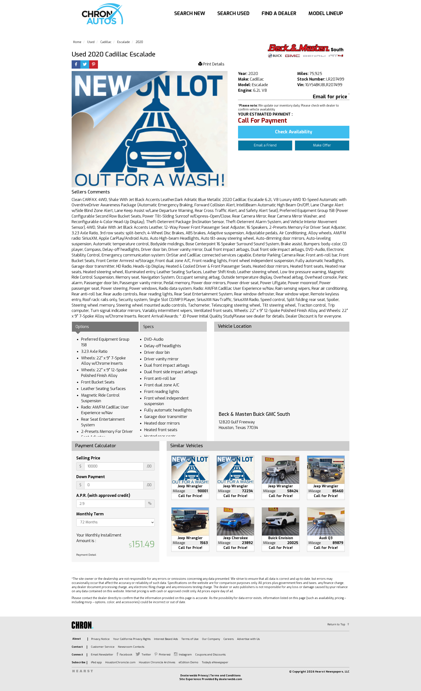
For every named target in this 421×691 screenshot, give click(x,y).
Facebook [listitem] (126, 654)
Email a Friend (265, 145)
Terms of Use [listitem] (190, 639)
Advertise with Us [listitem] (248, 639)
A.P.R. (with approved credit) (103, 495)
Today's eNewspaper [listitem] (215, 662)
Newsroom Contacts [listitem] (131, 647)
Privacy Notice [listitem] (100, 639)
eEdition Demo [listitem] (188, 662)
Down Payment (90, 476)
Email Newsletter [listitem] (102, 654)
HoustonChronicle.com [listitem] (120, 662)
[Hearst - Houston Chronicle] (305, 51)
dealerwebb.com (230, 679)
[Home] (104, 14)
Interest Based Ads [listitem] (166, 639)
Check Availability (293, 132)
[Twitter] (84, 64)
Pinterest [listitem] (165, 654)
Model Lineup (325, 13)
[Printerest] (93, 64)
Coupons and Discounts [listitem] (210, 654)
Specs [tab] (148, 326)
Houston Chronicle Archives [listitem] (157, 662)
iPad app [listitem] (96, 662)
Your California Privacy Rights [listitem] (132, 639)
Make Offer (322, 145)
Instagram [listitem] (185, 654)
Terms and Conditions (225, 675)
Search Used (233, 13)
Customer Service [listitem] (103, 647)
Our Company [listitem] (211, 639)
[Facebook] (76, 64)
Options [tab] (82, 326)
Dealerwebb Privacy (194, 675)
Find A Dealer (279, 13)
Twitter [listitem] (146, 654)
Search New (189, 13)
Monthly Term (90, 514)
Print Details (213, 64)
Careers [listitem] (228, 639)
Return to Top (336, 624)
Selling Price (88, 458)
